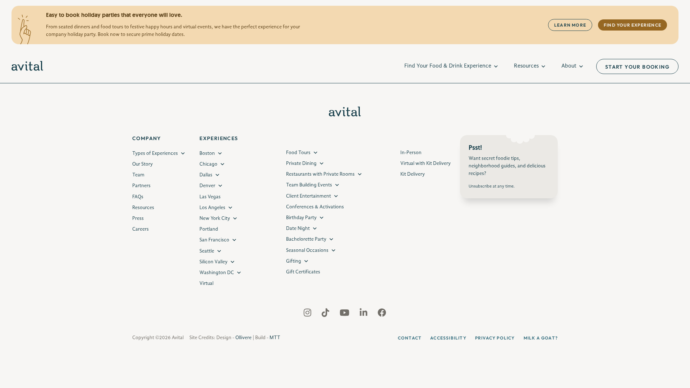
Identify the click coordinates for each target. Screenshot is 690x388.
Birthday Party (301, 217)
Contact (410, 338)
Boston (207, 153)
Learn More (570, 25)
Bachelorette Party (306, 239)
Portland (208, 229)
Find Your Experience (632, 25)
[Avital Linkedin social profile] (364, 314)
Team (138, 174)
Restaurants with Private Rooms (320, 174)
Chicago (208, 164)
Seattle (206, 251)
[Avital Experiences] (27, 66)
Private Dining (301, 163)
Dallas (205, 174)
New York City (214, 218)
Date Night (298, 228)
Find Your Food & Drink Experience (447, 66)
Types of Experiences (155, 153)
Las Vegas (210, 196)
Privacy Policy (495, 338)
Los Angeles (212, 207)
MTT (275, 337)
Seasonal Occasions (307, 250)
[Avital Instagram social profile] (308, 314)
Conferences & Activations (315, 206)
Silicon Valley (213, 261)
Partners (141, 185)
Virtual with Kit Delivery (425, 163)
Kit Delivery (412, 174)
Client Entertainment (308, 196)
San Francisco (214, 239)
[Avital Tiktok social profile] (326, 314)
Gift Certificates (303, 271)
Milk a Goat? (541, 338)
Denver (207, 185)
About (568, 66)
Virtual (206, 283)
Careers (140, 229)
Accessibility (448, 338)
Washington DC (216, 272)
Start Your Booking (637, 67)
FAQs (137, 196)
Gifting (293, 261)
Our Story (142, 164)
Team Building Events (309, 185)
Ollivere (243, 337)
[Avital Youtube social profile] (345, 314)
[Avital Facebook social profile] (382, 314)
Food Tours (298, 152)
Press (138, 218)
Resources (526, 66)
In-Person (411, 152)
